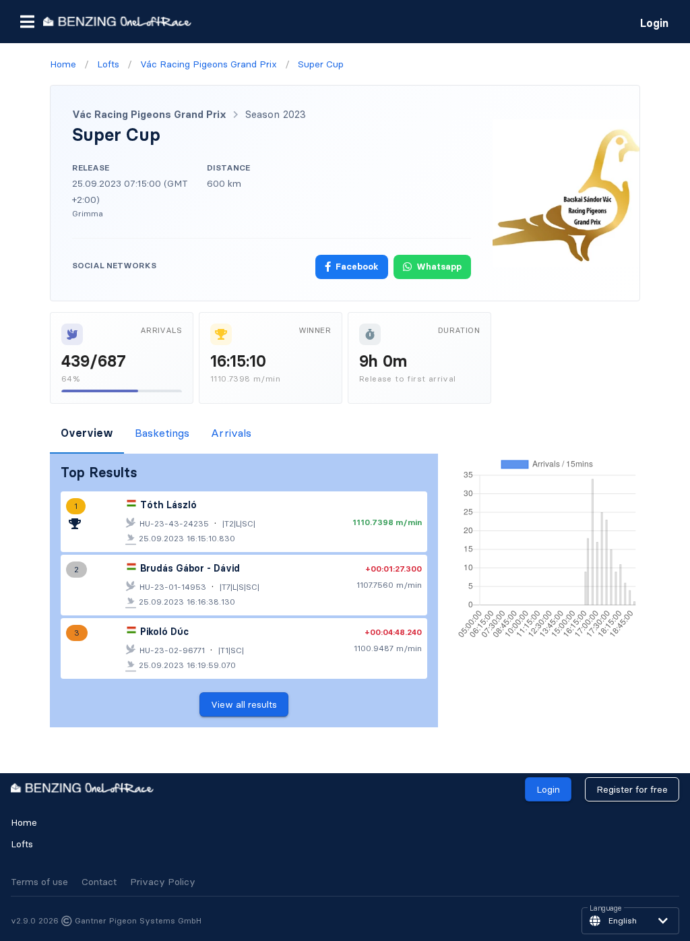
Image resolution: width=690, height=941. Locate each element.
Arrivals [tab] (231, 432)
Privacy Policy (162, 882)
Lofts (22, 844)
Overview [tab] (87, 432)
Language (606, 908)
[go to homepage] (117, 21)
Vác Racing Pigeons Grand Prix (149, 114)
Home (24, 822)
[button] (27, 21)
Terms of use (39, 882)
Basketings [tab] (162, 432)
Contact (99, 882)
